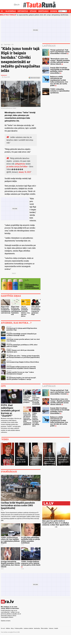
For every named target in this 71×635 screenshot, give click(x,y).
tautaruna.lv (4, 75)
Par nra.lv (3, 628)
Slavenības (11, 11)
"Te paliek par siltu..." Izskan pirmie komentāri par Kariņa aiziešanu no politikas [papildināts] (23, 356)
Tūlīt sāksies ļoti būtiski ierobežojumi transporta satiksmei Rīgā (35, 310)
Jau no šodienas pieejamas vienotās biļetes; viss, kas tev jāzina (25, 311)
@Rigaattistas (20, 164)
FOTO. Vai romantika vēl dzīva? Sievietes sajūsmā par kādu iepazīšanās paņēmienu (27, 418)
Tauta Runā (7, 44)
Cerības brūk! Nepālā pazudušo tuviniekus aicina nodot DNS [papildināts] (18, 505)
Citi (12, 44)
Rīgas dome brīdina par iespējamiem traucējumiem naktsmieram (5, 310)
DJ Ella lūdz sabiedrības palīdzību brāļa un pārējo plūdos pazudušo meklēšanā (30, 540)
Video (5, 439)
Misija (12, 628)
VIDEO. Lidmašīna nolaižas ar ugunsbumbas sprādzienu (60, 90)
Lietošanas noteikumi (28, 628)
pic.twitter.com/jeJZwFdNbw (16, 166)
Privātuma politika (19, 628)
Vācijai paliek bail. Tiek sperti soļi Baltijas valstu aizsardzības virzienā (59, 51)
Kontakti (56, 628)
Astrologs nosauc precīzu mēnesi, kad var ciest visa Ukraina (23, 340)
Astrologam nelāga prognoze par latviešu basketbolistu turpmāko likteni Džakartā (21, 367)
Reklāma (8, 628)
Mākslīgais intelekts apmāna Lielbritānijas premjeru (28, 399)
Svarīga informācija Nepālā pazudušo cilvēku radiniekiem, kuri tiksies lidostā (10, 564)
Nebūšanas (43, 11)
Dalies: (14, 273)
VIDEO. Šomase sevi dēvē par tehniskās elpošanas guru (20, 351)
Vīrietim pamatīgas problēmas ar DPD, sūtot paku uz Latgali (21, 345)
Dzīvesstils (23, 11)
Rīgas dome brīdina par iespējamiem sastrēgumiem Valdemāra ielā (16, 310)
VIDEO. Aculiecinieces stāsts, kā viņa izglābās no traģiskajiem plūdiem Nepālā (10, 540)
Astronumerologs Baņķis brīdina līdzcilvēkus (22, 362)
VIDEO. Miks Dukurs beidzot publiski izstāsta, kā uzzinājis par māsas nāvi (36, 419)
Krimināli (55, 11)
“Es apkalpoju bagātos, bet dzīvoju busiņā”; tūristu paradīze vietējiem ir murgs (21, 378)
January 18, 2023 (24, 172)
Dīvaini (33, 11)
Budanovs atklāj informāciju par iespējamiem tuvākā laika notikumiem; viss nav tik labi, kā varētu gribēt (59, 81)
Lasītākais (49, 45)
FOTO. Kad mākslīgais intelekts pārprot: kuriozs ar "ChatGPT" (10, 410)
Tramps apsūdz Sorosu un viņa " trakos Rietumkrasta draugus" (20, 373)
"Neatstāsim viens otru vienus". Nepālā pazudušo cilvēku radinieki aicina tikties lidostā (60, 61)
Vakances (51, 628)
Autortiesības (37, 628)
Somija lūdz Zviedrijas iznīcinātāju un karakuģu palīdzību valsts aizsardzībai (59, 70)
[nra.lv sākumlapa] (17, 4)
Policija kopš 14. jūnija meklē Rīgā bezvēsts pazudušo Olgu (21, 329)
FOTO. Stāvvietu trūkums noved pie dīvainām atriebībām (36, 400)
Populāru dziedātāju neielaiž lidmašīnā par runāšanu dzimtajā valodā (21, 334)
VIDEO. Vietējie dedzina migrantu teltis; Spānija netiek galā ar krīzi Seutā (30, 563)
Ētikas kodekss (44, 628)
